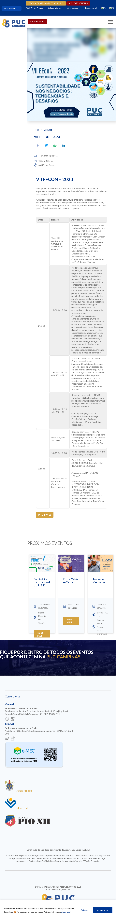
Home (36, 130)
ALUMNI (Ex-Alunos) (34, 8)
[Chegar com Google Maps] (13, 719)
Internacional (91, 8)
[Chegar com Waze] (7, 719)
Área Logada (72, 8)
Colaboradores (54, 8)
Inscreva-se (44, 515)
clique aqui (65, 912)
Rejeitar (84, 910)
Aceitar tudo (102, 910)
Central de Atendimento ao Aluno (45, 3)
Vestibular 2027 (37, 22)
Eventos (48, 130)
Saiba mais (40, 634)
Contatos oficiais (78, 3)
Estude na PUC (10, 8)
